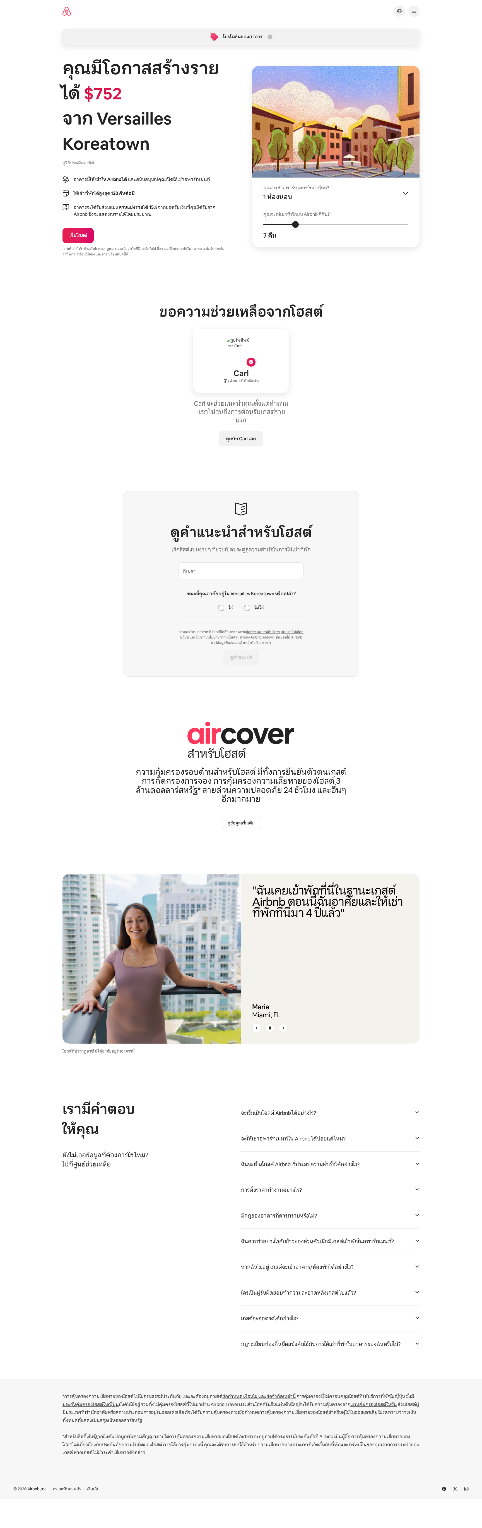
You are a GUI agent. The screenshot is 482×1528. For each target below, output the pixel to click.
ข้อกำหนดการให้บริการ (263, 632)
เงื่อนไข (93, 1488)
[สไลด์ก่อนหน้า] (256, 1028)
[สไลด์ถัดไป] (283, 1028)
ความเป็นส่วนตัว (67, 1488)
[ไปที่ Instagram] (466, 1489)
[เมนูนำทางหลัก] (414, 11)
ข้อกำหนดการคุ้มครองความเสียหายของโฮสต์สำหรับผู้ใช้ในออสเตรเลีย (308, 1412)
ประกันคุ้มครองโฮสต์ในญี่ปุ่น (90, 1404)
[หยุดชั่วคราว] (270, 1028)
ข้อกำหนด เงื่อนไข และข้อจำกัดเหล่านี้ (259, 1396)
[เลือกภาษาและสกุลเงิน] (399, 11)
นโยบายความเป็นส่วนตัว (226, 637)
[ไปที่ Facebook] (444, 1489)
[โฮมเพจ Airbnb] (66, 11)
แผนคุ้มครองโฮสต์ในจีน (373, 1404)
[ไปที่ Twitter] (455, 1489)
